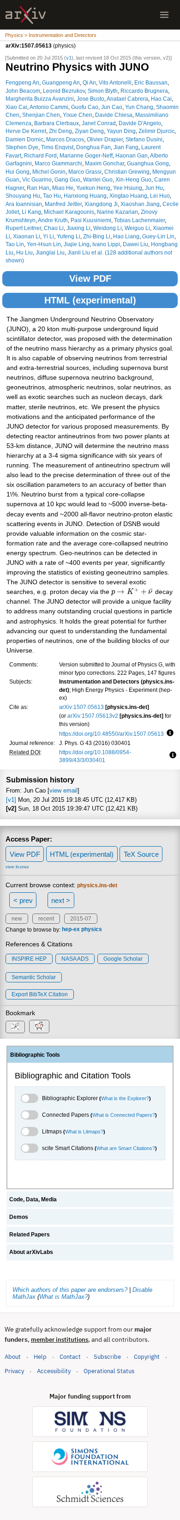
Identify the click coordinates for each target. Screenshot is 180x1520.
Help (40, 1357)
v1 (69, 58)
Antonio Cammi (49, 107)
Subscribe (107, 1357)
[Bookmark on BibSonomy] (15, 1027)
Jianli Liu (78, 252)
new (17, 918)
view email (63, 790)
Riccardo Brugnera (144, 91)
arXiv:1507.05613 (81, 707)
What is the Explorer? (125, 1098)
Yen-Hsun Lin (44, 244)
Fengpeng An (22, 82)
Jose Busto (90, 99)
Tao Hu (52, 196)
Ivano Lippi (106, 244)
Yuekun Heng (93, 188)
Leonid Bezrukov (64, 91)
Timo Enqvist (57, 147)
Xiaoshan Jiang (140, 204)
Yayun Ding (121, 131)
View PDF (90, 278)
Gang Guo (67, 179)
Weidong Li (107, 228)
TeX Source (141, 854)
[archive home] (26, 15)
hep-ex (71, 930)
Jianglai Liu (50, 252)
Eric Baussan (151, 82)
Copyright (147, 1357)
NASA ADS (75, 959)
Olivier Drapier (105, 139)
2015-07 (80, 918)
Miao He (62, 188)
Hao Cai (161, 99)
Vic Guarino (37, 179)
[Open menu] (164, 15)
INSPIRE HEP (29, 959)
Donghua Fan (93, 147)
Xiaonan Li (26, 236)
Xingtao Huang (128, 196)
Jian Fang (126, 147)
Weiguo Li (137, 228)
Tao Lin (15, 244)
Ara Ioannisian (24, 204)
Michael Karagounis (69, 212)
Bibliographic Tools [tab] (35, 1055)
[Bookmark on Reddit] (39, 1026)
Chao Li (54, 228)
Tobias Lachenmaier (139, 220)
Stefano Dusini (144, 139)
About (13, 1357)
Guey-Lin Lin (158, 236)
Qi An (89, 82)
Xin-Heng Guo (133, 179)
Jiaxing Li (78, 228)
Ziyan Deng (89, 131)
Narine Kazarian (117, 212)
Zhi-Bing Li (96, 236)
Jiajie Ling (77, 244)
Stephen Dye (22, 147)
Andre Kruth (53, 220)
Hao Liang (126, 236)
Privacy (14, 1371)
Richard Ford (40, 155)
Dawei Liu (135, 244)
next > (60, 900)
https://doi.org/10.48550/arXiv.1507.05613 (111, 734)
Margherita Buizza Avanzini (40, 99)
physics (91, 930)
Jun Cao (111, 107)
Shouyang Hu (23, 196)
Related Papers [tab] (29, 1234)
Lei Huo (160, 196)
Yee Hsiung (127, 188)
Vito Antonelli (115, 82)
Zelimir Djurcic (156, 131)
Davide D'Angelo (140, 123)
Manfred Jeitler (63, 204)
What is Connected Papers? (123, 1115)
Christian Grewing (127, 172)
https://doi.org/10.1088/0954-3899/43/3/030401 (95, 756)
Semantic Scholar (34, 977)
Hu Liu (24, 252)
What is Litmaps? (84, 1131)
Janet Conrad (99, 123)
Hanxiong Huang (85, 196)
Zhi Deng (60, 131)
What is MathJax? (63, 1296)
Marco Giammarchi (58, 163)
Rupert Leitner (23, 228)
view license (17, 867)
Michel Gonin (49, 172)
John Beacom (23, 91)
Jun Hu (154, 188)
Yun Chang (139, 107)
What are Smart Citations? (125, 1148)
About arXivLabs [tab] (31, 1252)
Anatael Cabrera (127, 99)
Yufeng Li (68, 236)
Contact (70, 1357)
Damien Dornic (24, 139)
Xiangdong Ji (101, 204)
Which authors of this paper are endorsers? (69, 1289)
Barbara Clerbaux (56, 123)
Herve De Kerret (26, 131)
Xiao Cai (16, 107)
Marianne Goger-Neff (86, 155)
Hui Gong (18, 172)
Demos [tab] (18, 1217)
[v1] (11, 799)
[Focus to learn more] (169, 733)
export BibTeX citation (40, 994)
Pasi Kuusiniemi (91, 220)
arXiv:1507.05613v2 (92, 716)
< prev (23, 900)
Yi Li (48, 236)
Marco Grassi (85, 172)
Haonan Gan (131, 155)
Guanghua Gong (148, 163)
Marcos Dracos (65, 139)
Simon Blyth (103, 91)
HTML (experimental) (90, 300)
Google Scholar (123, 959)
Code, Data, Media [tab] (33, 1199)
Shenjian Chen (41, 115)
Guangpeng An (61, 82)
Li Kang (31, 212)
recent (46, 918)
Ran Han (38, 188)
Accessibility (54, 1371)
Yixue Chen (77, 115)
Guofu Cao (84, 107)
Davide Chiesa (113, 115)
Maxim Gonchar (104, 163)
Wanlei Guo (98, 179)
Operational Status (109, 1371)
